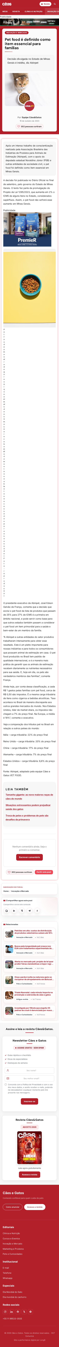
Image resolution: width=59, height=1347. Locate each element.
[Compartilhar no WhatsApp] (6, 911)
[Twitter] (24, 1311)
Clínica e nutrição (33, 11)
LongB (42, 1340)
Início (5, 11)
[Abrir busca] (54, 4)
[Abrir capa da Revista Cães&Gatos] (29, 1147)
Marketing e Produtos (13, 1249)
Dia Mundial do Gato (12, 1292)
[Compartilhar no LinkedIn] (14, 911)
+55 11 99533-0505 (12, 1318)
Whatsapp (7, 1278)
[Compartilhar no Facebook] (37, 911)
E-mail (6, 1268)
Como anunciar (12, 1207)
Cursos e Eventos (11, 1238)
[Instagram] (5, 1311)
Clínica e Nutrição (11, 1233)
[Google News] (30, 1311)
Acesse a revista (29, 1174)
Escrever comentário (29, 857)
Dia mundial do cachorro (14, 1297)
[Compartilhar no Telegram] (29, 911)
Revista (16, 11)
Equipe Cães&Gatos (31, 117)
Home (6, 891)
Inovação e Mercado (16, 33)
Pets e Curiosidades (12, 1254)
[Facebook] (17, 1311)
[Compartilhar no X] (22, 911)
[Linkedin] (11, 1311)
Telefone (7, 1273)
